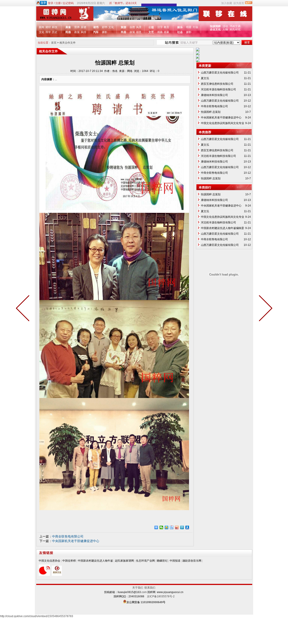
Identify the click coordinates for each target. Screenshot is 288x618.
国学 (48, 32)
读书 (96, 27)
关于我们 (138, 587)
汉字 (160, 27)
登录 (50, 3)
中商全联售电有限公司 (67, 536)
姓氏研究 (235, 29)
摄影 (104, 32)
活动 (225, 26)
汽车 (96, 32)
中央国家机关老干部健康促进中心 (75, 541)
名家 (166, 32)
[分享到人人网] (187, 527)
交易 (238, 26)
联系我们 (149, 587)
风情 (83, 32)
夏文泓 (205, 78)
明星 (188, 27)
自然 (132, 27)
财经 (48, 27)
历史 (54, 32)
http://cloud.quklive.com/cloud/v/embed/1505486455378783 (36, 616)
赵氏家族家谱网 (124, 560)
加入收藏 (226, 3)
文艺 (151, 32)
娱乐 (180, 27)
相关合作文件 (67, 42)
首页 (53, 42)
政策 (77, 32)
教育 (166, 27)
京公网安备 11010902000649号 (145, 602)
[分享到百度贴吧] (172, 527)
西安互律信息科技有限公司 (217, 83)
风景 (139, 27)
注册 (58, 3)
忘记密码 (68, 3)
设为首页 (238, 3)
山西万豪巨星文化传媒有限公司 (220, 72)
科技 (54, 27)
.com (144, 592)
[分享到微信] (161, 527)
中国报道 (175, 560)
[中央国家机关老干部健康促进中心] (23, 309)
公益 (151, 27)
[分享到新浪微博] (177, 527)
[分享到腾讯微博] (182, 527)
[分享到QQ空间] (167, 527)
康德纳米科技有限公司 (214, 95)
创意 (139, 32)
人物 (225, 29)
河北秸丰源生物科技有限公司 (218, 89)
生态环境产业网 (145, 560)
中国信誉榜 (69, 560)
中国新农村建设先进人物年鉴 (95, 560)
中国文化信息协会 (49, 560)
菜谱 (83, 27)
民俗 (68, 32)
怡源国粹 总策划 (210, 111)
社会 (180, 32)
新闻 (41, 27)
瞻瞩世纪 (162, 560)
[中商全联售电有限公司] (264, 309)
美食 (68, 27)
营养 (77, 27)
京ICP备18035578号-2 (161, 596)
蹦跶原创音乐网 (191, 560)
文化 (41, 32)
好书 (104, 27)
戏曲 (160, 32)
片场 (195, 27)
